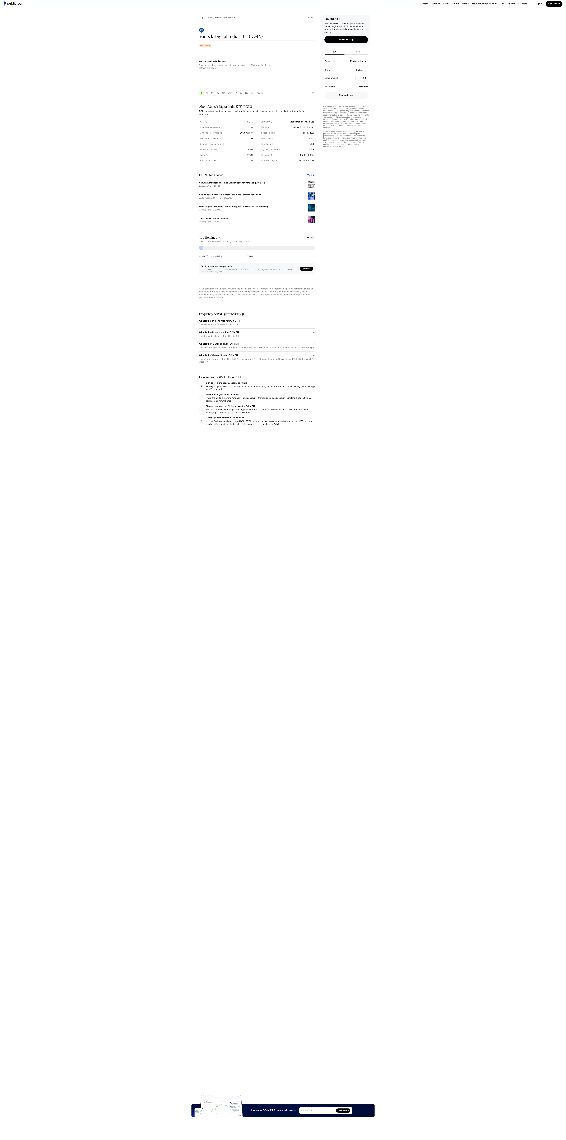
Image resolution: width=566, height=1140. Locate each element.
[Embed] (312, 93)
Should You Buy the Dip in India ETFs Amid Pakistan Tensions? (230, 195)
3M (218, 93)
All (252, 93)
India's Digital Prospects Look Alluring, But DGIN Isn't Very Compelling (233, 206)
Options (436, 4)
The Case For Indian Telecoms (214, 218)
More (524, 4)
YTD (230, 93)
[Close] (370, 1108)
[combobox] (358, 61)
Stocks (425, 4)
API (502, 4)
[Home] (14, 3)
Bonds (465, 4)
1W (206, 93)
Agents (511, 4)
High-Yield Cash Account (484, 4)
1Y (236, 93)
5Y (241, 93)
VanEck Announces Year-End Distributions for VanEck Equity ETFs (232, 183)
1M (212, 93)
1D (201, 93)
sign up (240, 386)
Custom (259, 93)
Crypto (455, 4)
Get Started (554, 4)
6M (223, 93)
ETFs (445, 4)
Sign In (539, 4)
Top (307, 237)
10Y (246, 93)
